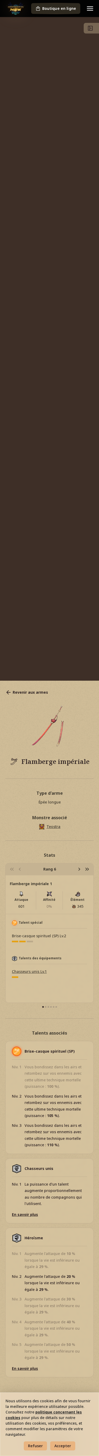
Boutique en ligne (59, 8)
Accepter (62, 1445)
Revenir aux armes (30, 692)
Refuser (35, 1445)
